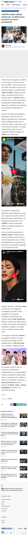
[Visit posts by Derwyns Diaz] (3, 46)
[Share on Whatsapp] (14, 532)
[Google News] (25, 528)
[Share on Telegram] (17, 532)
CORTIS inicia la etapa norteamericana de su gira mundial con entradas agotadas (9, 416)
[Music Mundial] (10, 1)
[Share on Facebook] (7, 532)
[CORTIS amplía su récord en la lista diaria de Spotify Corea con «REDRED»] (23, 475)
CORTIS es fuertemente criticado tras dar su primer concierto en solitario (9, 452)
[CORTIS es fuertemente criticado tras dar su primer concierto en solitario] (23, 452)
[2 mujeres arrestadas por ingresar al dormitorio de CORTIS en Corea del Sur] (23, 434)
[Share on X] (10, 532)
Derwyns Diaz (8, 45)
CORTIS (10, 398)
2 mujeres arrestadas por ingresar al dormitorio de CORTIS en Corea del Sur (10, 434)
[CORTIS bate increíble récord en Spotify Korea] (23, 461)
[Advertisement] (14, 64)
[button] (2, 1)
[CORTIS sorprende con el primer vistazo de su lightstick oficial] (23, 468)
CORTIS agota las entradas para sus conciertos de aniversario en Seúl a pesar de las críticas (9, 425)
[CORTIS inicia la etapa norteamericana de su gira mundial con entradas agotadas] (23, 415)
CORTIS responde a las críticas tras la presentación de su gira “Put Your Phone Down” (9, 443)
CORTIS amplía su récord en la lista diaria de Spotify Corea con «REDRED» (9, 476)
